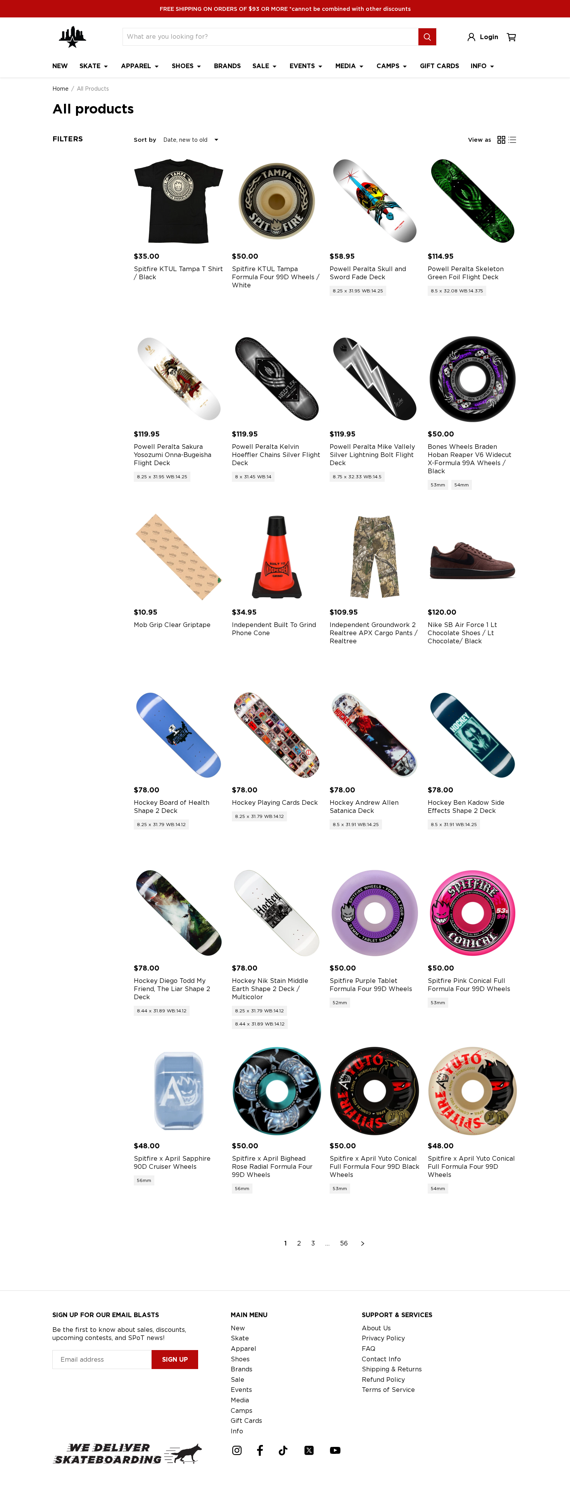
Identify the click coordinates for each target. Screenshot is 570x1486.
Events (303, 66)
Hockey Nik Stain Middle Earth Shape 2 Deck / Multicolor (270, 989)
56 (344, 1243)
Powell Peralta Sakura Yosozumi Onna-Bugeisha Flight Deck (172, 455)
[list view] (512, 139)
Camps (389, 66)
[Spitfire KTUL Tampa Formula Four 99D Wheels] (277, 201)
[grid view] (501, 139)
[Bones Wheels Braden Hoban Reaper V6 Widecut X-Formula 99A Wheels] (473, 379)
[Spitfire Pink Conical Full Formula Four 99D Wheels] (473, 913)
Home (60, 89)
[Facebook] (260, 1450)
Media (346, 66)
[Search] (427, 36)
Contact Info (381, 1359)
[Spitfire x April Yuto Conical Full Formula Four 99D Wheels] (473, 1091)
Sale (261, 66)
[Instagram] (237, 1450)
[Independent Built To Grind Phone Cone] (277, 557)
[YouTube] (335, 1450)
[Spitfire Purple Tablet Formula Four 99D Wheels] (375, 913)
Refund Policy (383, 1379)
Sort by (145, 139)
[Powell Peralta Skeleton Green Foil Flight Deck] (473, 201)
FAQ (368, 1348)
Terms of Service (388, 1389)
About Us (376, 1328)
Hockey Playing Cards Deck (275, 802)
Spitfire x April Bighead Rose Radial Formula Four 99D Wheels (272, 1166)
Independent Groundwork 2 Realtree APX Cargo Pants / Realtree (374, 633)
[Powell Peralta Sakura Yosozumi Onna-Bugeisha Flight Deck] (179, 379)
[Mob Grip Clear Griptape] (179, 557)
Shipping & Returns (392, 1369)
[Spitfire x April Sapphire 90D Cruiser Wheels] (179, 1091)
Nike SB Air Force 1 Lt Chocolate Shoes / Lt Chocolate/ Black (462, 633)
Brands (227, 66)
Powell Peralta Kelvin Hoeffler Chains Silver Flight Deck (276, 455)
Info (480, 66)
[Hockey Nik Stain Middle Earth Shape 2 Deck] (277, 913)
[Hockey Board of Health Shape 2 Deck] (179, 735)
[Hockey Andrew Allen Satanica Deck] (375, 735)
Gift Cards (439, 66)
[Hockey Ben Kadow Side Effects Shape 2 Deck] (473, 735)
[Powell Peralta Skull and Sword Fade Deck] (375, 201)
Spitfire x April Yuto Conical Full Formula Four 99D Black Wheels (375, 1166)
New (60, 66)
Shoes (183, 66)
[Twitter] (309, 1450)
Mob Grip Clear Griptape (172, 625)
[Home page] (72, 37)
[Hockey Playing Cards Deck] (277, 735)
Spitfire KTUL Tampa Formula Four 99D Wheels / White (276, 277)
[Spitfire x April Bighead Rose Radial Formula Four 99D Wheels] (277, 1091)
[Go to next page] (363, 1243)
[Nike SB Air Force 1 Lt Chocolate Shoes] (473, 557)
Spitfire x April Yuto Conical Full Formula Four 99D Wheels (471, 1166)
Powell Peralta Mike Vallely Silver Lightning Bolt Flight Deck (372, 455)
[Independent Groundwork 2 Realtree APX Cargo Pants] (375, 557)
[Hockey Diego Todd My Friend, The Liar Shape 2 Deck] (179, 913)
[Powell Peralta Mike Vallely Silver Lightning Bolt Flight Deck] (375, 379)
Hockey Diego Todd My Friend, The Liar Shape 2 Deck (172, 989)
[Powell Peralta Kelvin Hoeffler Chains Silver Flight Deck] (277, 379)
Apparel (137, 66)
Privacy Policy (383, 1338)
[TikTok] (283, 1450)
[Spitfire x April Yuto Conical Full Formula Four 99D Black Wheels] (375, 1091)
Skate (90, 66)
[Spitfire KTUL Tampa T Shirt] (179, 201)
